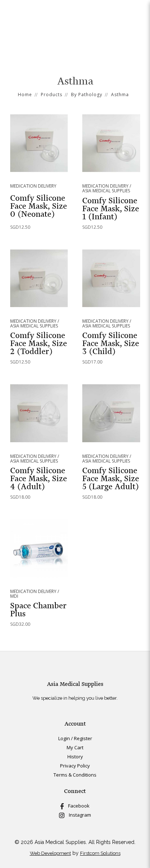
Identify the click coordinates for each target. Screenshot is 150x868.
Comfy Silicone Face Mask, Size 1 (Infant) (110, 208)
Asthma (120, 94)
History (75, 756)
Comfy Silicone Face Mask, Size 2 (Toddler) (38, 343)
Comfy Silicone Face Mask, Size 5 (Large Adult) (110, 478)
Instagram (77, 815)
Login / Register (75, 738)
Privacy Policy (75, 765)
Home (25, 94)
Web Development (50, 853)
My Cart (75, 747)
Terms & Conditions (75, 774)
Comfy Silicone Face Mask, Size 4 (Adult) (38, 478)
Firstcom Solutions (100, 853)
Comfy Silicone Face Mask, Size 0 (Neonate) (38, 206)
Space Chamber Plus (38, 609)
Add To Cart (39, 143)
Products (51, 94)
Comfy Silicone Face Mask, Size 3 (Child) (110, 343)
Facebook (77, 805)
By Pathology (86, 94)
